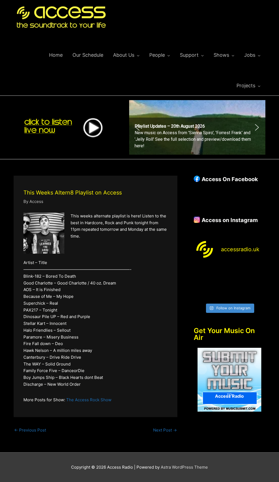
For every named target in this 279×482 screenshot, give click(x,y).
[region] (197, 127)
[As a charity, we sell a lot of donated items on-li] (202, 294)
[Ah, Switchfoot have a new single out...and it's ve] (202, 283)
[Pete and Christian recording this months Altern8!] (239, 271)
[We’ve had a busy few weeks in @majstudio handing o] (202, 271)
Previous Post (30, 430)
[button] (197, 127)
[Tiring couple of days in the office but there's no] (220, 294)
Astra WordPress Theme (184, 467)
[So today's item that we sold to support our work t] (239, 283)
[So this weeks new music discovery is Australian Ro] (257, 283)
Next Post (165, 430)
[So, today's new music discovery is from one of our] (257, 271)
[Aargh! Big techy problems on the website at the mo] (220, 271)
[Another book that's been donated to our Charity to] (220, 283)
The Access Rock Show (88, 399)
